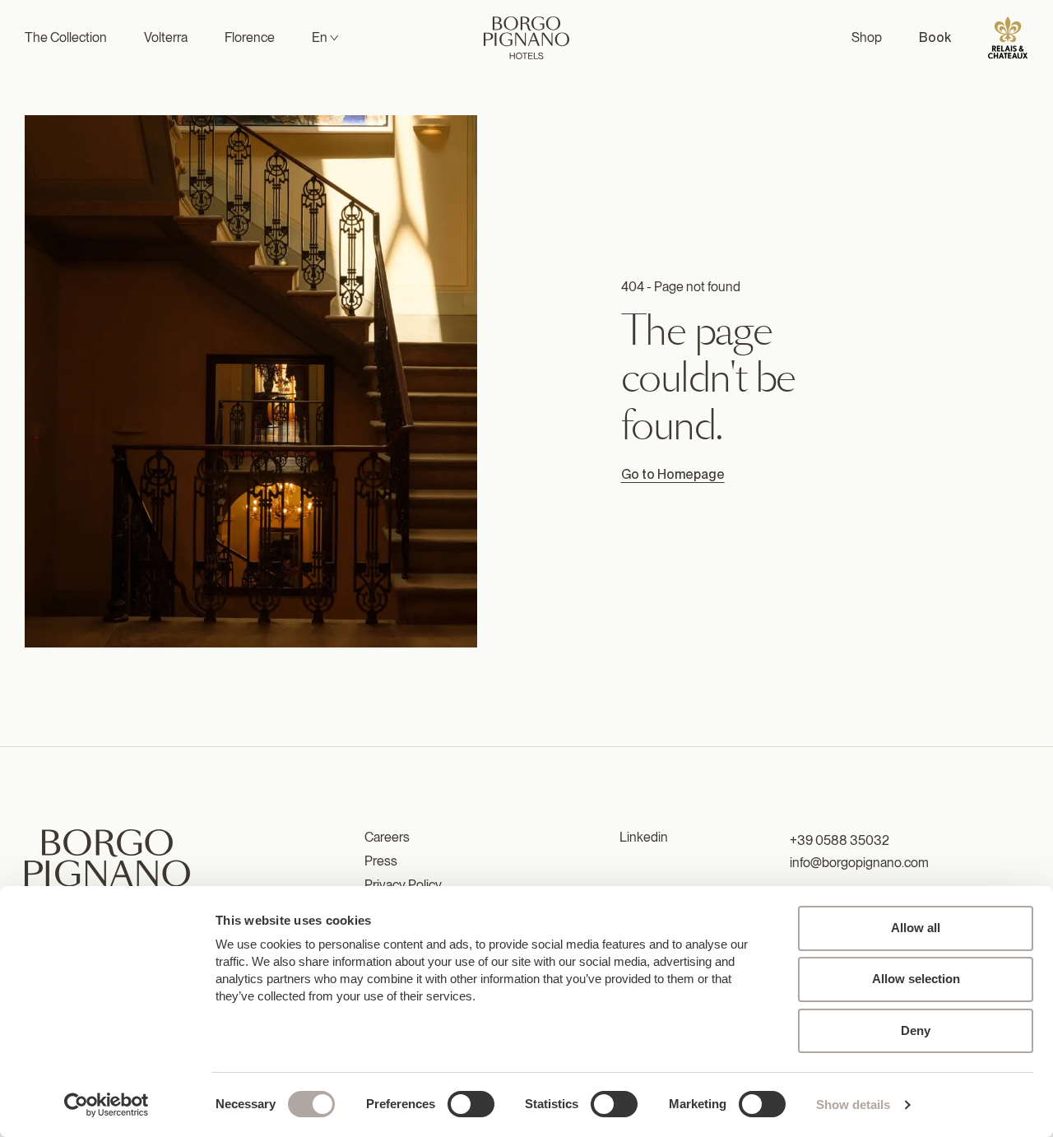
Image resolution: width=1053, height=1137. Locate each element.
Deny (915, 1030)
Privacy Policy (403, 885)
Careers (387, 837)
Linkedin (643, 837)
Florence (250, 37)
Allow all (915, 928)
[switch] (471, 1104)
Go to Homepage (673, 474)
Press (380, 861)
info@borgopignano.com (859, 862)
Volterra (166, 37)
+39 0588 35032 (839, 840)
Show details (853, 1104)
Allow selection (916, 979)
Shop (866, 37)
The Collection (66, 37)
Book (935, 37)
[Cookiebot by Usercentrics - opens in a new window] (107, 1105)
